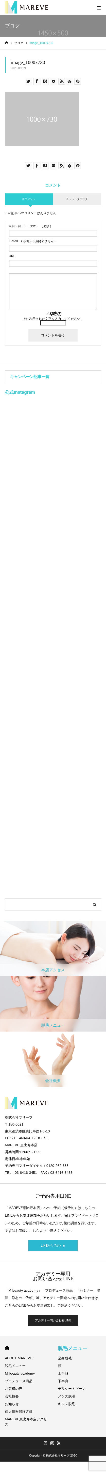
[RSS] (58, 1443)
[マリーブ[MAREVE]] (26, 7)
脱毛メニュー (15, 1366)
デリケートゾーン (72, 1389)
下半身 (63, 1381)
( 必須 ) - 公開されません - (32, 241)
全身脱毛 (65, 1358)
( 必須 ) (30, 226)
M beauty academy (20, 1373)
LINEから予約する (53, 1245)
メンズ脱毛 (66, 1396)
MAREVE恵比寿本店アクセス (26, 1421)
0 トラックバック (77, 199)
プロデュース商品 (19, 1381)
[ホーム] (6, 43)
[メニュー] (99, 7)
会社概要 (12, 1396)
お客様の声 (13, 1389)
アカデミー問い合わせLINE (53, 1320)
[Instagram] (45, 1443)
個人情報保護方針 (19, 1411)
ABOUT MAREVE (18, 1358)
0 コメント (28, 199)
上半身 (63, 1373)
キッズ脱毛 (66, 1404)
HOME (7, 1348)
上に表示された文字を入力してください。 (53, 319)
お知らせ (12, 1404)
